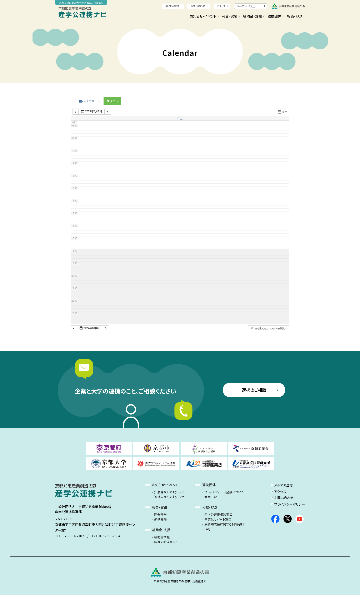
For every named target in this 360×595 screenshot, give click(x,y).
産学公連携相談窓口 (218, 514)
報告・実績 (230, 16)
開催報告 (160, 514)
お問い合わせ (197, 6)
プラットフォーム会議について (224, 492)
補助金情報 (162, 537)
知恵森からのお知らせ (169, 492)
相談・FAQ (294, 16)
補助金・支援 (252, 16)
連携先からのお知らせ (169, 496)
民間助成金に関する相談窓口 (224, 524)
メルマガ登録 (172, 6)
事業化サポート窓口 (217, 519)
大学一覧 (210, 496)
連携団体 (274, 16)
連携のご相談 (254, 390)
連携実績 (160, 519)
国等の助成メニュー (167, 541)
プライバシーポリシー (289, 504)
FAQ (207, 528)
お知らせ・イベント (203, 16)
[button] (268, 328)
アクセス (221, 6)
